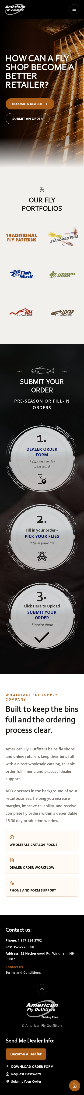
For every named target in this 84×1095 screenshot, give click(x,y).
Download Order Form (32, 1066)
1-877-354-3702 (30, 940)
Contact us (14, 967)
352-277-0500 (23, 947)
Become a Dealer (27, 104)
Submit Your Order (26, 1081)
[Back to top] (42, 989)
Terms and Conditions (23, 972)
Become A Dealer (26, 1054)
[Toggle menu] (74, 9)
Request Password (26, 1074)
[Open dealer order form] (74, 1085)
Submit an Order (27, 118)
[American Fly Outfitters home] (15, 9)
